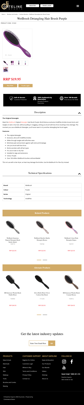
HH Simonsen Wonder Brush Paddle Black (12, 294)
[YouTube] (63, 368)
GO (52, 343)
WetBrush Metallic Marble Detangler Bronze (42, 239)
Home (3, 14)
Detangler (24, 122)
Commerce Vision (9, 399)
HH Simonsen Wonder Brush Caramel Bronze (71, 294)
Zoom (10, 55)
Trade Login (25, 86)
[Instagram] (63, 362)
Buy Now (10, 85)
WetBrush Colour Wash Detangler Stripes (71, 239)
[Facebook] (71, 362)
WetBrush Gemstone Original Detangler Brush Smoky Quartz (12, 240)
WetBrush (12, 122)
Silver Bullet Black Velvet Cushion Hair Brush (42, 294)
